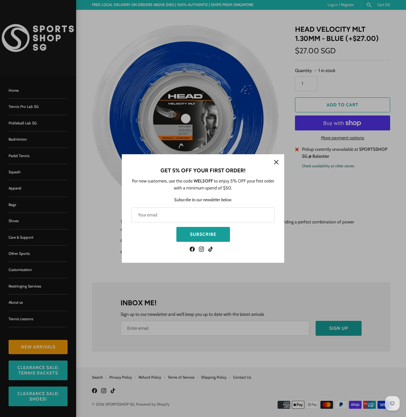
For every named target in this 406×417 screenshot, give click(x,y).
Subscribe (203, 234)
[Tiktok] (210, 250)
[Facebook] (192, 250)
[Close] (276, 162)
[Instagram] (201, 250)
